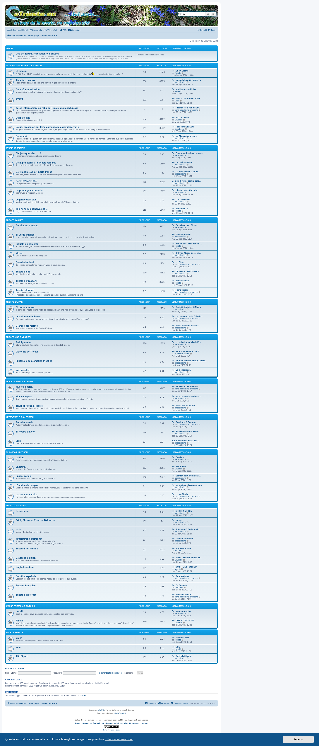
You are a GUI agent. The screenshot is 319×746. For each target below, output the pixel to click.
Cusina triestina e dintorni (20, 606)
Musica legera (24, 396)
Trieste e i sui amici (16, 506)
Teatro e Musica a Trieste (19, 381)
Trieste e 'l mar (14, 302)
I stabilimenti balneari (28, 316)
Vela (18, 647)
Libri (18, 441)
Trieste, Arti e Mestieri (18, 337)
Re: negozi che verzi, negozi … (187, 244)
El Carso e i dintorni (17, 452)
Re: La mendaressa (181, 370)
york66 (178, 550)
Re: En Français (179, 585)
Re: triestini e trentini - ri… (185, 190)
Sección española (26, 576)
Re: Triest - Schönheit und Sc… (187, 557)
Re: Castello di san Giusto (184, 225)
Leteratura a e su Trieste (20, 417)
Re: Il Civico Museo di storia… (186, 253)
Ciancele (178, 120)
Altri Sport (22, 656)
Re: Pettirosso (179, 466)
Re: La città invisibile (182, 162)
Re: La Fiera (177, 262)
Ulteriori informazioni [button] (119, 739)
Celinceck (179, 587)
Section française (25, 585)
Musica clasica (24, 386)
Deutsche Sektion (26, 557)
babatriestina (180, 82)
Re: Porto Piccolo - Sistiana (185, 325)
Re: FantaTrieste (180, 290)
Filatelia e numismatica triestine (34, 361)
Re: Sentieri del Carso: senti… (186, 476)
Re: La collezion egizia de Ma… (187, 342)
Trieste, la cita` (14, 220)
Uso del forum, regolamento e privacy (37, 53)
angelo (178, 569)
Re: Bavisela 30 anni (181, 656)
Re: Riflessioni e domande (185, 386)
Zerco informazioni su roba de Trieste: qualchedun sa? (47, 108)
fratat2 (83, 695)
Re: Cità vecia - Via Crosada (185, 271)
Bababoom (179, 129)
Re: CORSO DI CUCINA (183, 620)
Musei (19, 253)
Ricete (19, 620)
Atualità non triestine (28, 89)
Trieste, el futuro (25, 290)
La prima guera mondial (29, 190)
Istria (18, 529)
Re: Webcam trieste (181, 594)
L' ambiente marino (27, 325)
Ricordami (129, 673)
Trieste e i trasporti (26, 281)
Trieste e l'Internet (26, 594)
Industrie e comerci (27, 244)
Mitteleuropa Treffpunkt (29, 538)
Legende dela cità (26, 199)
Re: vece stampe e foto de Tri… (187, 351)
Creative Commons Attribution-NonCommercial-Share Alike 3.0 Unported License (111, 723)
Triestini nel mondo (27, 548)
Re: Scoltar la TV (180, 208)
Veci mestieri (23, 370)
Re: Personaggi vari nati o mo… (187, 153)
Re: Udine (176, 520)
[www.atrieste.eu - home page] (8, 7)
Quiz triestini (23, 117)
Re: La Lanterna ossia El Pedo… (187, 316)
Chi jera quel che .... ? (28, 153)
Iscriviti (19, 668)
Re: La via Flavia (180, 494)
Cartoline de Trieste (27, 351)
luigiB (177, 101)
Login (8, 668)
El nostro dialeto (25, 431)
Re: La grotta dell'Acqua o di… (187, 485)
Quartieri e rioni (25, 262)
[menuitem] (35, 30)
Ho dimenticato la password (110, 673)
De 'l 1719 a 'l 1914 (26, 181)
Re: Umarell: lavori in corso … (186, 80)
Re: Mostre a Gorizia (182, 511)
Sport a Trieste (14, 632)
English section (25, 567)
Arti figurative (23, 342)
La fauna (20, 466)
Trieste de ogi (23, 271)
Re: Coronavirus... (180, 576)
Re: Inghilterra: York (181, 548)
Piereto (178, 73)
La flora (20, 457)
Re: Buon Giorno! (180, 71)
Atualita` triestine (25, 80)
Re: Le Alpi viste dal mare (184, 136)
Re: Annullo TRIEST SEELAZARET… (189, 361)
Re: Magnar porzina (181, 611)
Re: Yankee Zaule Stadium (184, 567)
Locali (19, 611)
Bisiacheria (22, 511)
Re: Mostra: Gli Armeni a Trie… (187, 98)
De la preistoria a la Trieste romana (36, 162)
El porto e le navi (25, 307)
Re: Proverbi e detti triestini (185, 431)
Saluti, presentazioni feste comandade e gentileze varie (47, 127)
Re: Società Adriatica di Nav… (186, 307)
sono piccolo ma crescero (186, 110)
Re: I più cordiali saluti (183, 127)
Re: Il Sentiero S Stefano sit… (186, 529)
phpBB (101, 710)
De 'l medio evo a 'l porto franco (34, 172)
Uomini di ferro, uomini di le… (186, 181)
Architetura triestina (27, 225)
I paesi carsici (24, 476)
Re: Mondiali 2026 (180, 637)
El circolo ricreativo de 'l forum (24, 66)
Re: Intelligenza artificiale (184, 89)
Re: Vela (176, 647)
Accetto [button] (298, 739)
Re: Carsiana (178, 457)
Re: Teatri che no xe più (183, 405)
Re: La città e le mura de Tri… (186, 172)
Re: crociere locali (180, 281)
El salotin (21, 71)
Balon (19, 637)
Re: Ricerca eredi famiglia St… (186, 108)
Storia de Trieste (15, 148)
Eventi (19, 98)
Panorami (21, 136)
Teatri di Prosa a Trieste (29, 405)
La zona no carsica (26, 494)
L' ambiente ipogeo (27, 485)
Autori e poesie (24, 422)
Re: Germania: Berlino (182, 538)
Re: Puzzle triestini (181, 117)
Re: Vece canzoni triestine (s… (186, 396)
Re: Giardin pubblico (182, 234)
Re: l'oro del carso (181, 199)
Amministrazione (182, 353)
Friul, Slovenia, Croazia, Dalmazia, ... (37, 520)
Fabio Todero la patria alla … (186, 441)
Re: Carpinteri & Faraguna (184, 422)
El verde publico (25, 234)
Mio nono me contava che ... (32, 208)
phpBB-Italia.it (120, 713)
